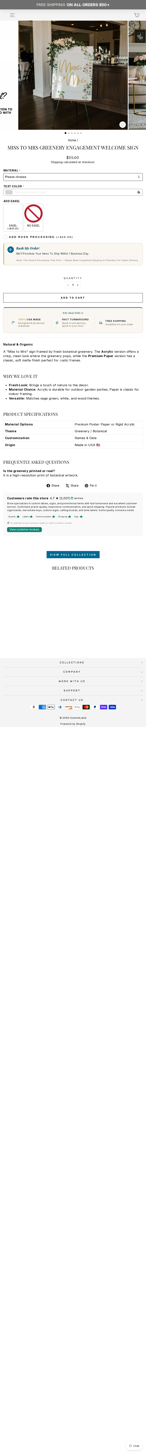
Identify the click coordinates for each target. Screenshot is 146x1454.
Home (72, 140)
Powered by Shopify (72, 723)
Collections (72, 662)
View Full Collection (73, 554)
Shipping (57, 162)
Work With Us (72, 681)
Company (72, 671)
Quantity (73, 278)
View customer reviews (24, 529)
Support (72, 690)
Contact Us (72, 700)
